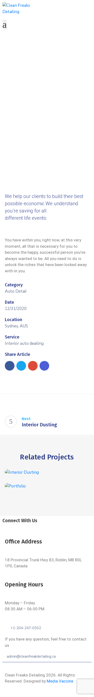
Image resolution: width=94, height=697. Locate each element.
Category (14, 285)
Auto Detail (16, 291)
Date (9, 302)
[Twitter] (41, 527)
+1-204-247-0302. (26, 628)
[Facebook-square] (31, 527)
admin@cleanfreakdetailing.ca (31, 656)
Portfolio (38, 76)
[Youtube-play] (63, 527)
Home (19, 76)
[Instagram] (52, 527)
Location (13, 319)
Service (12, 337)
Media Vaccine (60, 681)
